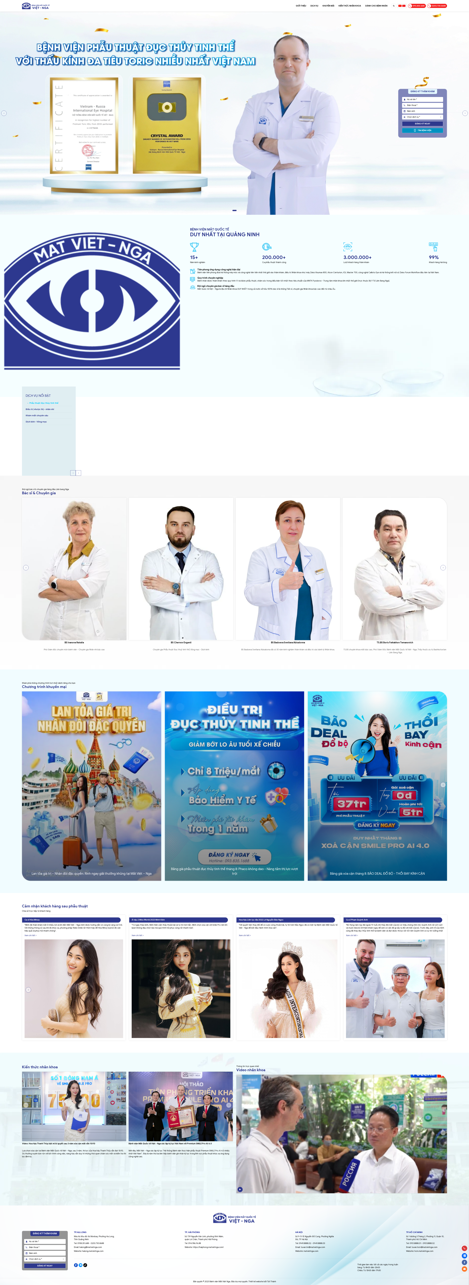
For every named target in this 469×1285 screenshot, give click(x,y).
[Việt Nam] (400, 6)
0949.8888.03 (319, 1243)
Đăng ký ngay (422, 124)
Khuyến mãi (328, 6)
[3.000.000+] (347, 247)
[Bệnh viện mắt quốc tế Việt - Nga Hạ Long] (35, 3)
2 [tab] (231, 210)
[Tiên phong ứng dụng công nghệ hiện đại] (192, 273)
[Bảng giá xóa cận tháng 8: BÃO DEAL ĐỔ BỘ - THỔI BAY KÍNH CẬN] (377, 786)
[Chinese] (403, 6)
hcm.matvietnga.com (423, 1251)
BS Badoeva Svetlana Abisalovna (288, 642)
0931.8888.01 (415, 1243)
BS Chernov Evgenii (181, 642)
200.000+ (274, 257)
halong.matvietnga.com (92, 1251)
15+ (194, 257)
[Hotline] (464, 1248)
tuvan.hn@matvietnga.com (313, 1247)
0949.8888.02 (305, 1243)
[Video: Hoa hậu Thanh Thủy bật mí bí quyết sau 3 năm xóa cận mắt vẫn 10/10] (74, 1106)
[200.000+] (267, 247)
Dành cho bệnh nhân (376, 6)
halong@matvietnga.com (90, 1247)
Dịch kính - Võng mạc (36, 421)
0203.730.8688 (439, 6)
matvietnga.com (311, 1251)
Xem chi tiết (150, 441)
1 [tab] (229, 210)
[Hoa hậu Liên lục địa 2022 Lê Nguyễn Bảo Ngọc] (288, 988)
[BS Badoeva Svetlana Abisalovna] (288, 569)
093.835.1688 (419, 6)
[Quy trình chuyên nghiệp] (192, 281)
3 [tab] (233, 210)
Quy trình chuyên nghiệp (210, 278)
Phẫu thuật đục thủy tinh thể (40, 403)
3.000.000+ (357, 257)
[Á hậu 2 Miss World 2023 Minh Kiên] (181, 988)
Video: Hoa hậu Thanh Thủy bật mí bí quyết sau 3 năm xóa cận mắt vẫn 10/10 (58, 1143)
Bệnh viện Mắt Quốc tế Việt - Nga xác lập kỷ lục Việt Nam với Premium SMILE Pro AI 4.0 (170, 1143)
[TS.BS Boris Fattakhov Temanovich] (395, 569)
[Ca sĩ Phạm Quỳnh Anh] (395, 988)
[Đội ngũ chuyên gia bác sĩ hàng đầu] (192, 288)
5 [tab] (238, 210)
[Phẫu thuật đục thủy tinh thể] (104, 431)
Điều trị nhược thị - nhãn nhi (40, 409)
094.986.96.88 (194, 1243)
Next (465, 113)
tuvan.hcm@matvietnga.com (424, 1247)
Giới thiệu (301, 6)
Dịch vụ (314, 6)
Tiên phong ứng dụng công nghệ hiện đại (218, 269)
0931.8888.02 (429, 1243)
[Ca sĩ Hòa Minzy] (74, 988)
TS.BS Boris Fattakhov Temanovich (395, 642)
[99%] (433, 247)
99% (434, 257)
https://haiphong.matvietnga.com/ (208, 1247)
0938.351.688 (83, 1243)
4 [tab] (235, 210)
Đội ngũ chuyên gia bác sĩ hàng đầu (215, 286)
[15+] (194, 247)
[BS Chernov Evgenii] (181, 569)
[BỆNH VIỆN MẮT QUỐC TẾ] (92, 229)
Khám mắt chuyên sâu (37, 415)
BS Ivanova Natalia (74, 642)
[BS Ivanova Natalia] (74, 569)
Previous (4, 113)
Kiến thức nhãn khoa (350, 6)
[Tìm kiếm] (394, 6)
